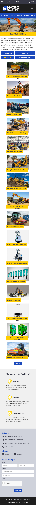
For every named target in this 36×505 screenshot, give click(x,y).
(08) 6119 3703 (9, 446)
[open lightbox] (18, 69)
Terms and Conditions (14, 502)
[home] (14, 8)
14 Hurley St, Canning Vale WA (13, 436)
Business (4, 468)
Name (3, 462)
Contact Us (25, 502)
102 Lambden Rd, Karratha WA (14, 439)
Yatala (32, 2)
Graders (26, 15)
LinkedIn (7, 454)
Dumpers (12, 15)
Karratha (20, 2)
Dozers (6, 15)
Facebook (19, 454)
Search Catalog (25, 53)
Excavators (19, 15)
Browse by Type (8, 53)
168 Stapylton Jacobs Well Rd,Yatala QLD (17, 443)
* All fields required (7, 479)
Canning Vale (6, 2)
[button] (32, 8)
